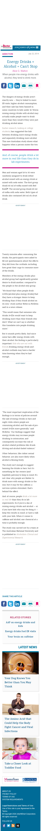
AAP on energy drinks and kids (20, 624)
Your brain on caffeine (20, 637)
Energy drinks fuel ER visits (20, 631)
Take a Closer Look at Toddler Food (18, 766)
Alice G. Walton (20, 71)
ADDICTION (7, 54)
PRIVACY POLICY (9, 794)
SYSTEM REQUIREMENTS (12, 799)
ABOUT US (6, 791)
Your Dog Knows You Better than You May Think (18, 683)
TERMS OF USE (8, 797)
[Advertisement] (20, 22)
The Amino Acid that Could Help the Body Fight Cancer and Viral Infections (19, 725)
